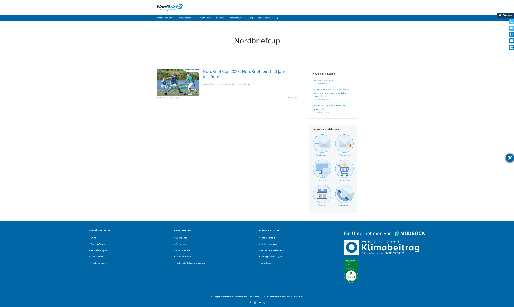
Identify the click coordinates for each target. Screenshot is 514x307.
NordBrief (164, 98)
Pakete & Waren (98, 244)
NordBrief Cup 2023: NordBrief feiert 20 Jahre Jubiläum (245, 74)
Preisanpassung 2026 (323, 80)
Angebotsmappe (98, 263)
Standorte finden (183, 250)
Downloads (266, 263)
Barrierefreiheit (241, 296)
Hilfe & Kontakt (268, 237)
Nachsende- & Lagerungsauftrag (190, 263)
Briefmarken (181, 244)
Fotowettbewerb (183, 256)
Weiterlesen (292, 98)
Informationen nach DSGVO (281, 296)
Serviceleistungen (99, 250)
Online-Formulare (269, 244)
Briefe (93, 237)
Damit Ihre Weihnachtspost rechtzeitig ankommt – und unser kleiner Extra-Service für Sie (331, 92)
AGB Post (264, 296)
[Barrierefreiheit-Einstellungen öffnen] (510, 158)
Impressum (298, 296)
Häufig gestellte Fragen (271, 256)
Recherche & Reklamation (272, 250)
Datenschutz (254, 296)
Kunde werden (97, 256)
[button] (277, 17)
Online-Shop (181, 237)
